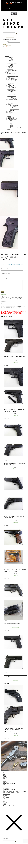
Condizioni (5, 779)
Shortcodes (5, 802)
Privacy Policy (6, 797)
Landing (4, 790)
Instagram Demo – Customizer (9, 789)
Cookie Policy (5, 782)
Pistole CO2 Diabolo (9, 297)
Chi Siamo (5, 778)
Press (4, 796)
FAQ (4, 784)
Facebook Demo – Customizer (9, 783)
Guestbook (5, 785)
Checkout (5, 777)
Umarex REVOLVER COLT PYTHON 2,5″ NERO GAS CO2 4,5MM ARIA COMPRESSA (15, 730)
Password (5, 41)
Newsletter (5, 795)
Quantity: (3, 296)
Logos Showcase (6, 794)
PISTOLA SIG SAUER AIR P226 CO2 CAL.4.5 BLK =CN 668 (14, 410)
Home (4, 787)
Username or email (7, 39)
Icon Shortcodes (6, 788)
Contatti (4, 781)
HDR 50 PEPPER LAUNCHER (12, 623)
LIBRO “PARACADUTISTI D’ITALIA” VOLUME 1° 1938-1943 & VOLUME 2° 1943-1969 (14, 792)
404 (3, 772)
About (4, 774)
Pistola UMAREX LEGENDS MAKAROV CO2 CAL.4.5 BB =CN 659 (15, 570)
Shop (4, 801)
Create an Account (10, 37)
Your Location (6, 807)
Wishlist (4, 803)
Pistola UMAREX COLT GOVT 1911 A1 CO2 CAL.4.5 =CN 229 (14, 463)
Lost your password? (7, 45)
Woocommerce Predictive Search (9, 805)
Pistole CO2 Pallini (18, 297)
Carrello (4, 776)
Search (4, 799)
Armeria (4, 775)
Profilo (4, 798)
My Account (5, 838)
